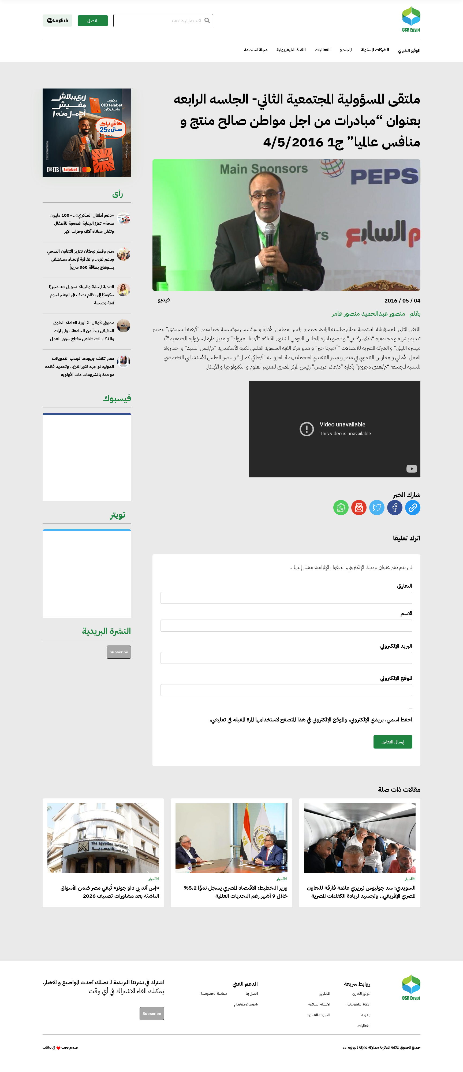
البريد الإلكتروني (396, 646)
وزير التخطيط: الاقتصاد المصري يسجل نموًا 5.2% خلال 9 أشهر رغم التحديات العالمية (235, 892)
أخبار (408, 879)
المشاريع (324, 993)
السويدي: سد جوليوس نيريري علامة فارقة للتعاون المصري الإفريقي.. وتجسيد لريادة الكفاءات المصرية (80, 367)
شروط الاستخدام (246, 1004)
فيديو (164, 300)
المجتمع (346, 50)
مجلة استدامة (255, 50)
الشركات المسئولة (375, 50)
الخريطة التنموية (318, 1015)
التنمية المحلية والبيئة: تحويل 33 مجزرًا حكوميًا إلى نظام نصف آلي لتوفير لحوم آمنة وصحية (81, 259)
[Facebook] (394, 507)
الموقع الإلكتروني (396, 678)
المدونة (365, 1015)
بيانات (47, 1047)
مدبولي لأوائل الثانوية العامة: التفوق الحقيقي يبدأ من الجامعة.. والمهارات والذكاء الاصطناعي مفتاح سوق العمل (82, 295)
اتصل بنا (92, 22)
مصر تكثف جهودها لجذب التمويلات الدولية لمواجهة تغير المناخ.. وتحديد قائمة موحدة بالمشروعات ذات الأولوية (79, 331)
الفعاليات (323, 50)
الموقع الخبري (409, 50)
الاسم (406, 613)
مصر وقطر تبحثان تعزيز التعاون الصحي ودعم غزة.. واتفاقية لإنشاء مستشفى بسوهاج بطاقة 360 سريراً (80, 223)
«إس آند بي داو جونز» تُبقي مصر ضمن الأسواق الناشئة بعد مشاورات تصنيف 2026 (110, 892)
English (60, 20)
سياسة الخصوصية (214, 993)
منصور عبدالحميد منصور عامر (368, 313)
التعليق (404, 586)
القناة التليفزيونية (291, 50)
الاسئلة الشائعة (319, 1004)
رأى (117, 193)
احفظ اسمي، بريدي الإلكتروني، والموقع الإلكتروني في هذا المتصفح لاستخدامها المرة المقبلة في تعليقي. (311, 720)
